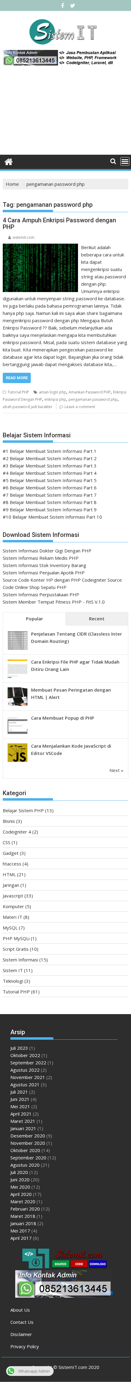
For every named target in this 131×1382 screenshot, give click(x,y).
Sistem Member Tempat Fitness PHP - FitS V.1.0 (54, 602)
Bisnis (9, 821)
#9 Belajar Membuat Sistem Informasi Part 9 (50, 509)
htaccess (12, 864)
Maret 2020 (22, 1201)
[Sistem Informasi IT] (9, 161)
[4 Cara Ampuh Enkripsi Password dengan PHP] (40, 247)
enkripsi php (55, 399)
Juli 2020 (19, 1172)
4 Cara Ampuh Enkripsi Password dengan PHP (59, 224)
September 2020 (28, 1158)
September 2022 (28, 1062)
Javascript (13, 896)
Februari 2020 (25, 1209)
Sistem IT (13, 970)
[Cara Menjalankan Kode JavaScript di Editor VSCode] (17, 761)
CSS (6, 842)
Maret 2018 (22, 1216)
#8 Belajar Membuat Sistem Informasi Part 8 (50, 502)
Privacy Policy (24, 1346)
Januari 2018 (23, 1223)
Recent (96, 618)
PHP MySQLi (16, 938)
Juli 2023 (19, 1048)
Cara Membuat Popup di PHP (62, 718)
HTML (9, 874)
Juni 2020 (20, 1179)
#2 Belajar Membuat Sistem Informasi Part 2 (50, 458)
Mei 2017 (20, 1231)
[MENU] (124, 161)
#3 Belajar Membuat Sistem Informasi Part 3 (50, 466)
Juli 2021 (19, 1092)
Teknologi (13, 981)
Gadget (11, 853)
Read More (17, 377)
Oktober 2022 (25, 1055)
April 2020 (21, 1194)
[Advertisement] (65, 112)
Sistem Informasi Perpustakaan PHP (41, 594)
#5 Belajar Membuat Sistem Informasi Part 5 (50, 480)
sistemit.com (23, 237)
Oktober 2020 (25, 1150)
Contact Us (22, 1322)
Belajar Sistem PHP (23, 810)
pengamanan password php (93, 399)
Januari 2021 (23, 1128)
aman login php (52, 392)
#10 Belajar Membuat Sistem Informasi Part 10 (52, 517)
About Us (20, 1310)
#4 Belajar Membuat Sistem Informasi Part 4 (50, 473)
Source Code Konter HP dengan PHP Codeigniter (54, 580)
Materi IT (12, 917)
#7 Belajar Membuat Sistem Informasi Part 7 (50, 495)
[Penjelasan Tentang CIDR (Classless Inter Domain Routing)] (17, 649)
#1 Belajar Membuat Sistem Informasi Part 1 (50, 451)
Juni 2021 (20, 1099)
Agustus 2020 (25, 1165)
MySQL (10, 928)
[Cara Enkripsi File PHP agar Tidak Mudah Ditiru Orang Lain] (17, 677)
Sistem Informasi (20, 960)
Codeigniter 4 (17, 832)
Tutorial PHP (18, 392)
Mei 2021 (20, 1106)
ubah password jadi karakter (27, 406)
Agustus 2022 (25, 1070)
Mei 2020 (20, 1187)
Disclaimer (21, 1334)
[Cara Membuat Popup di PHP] (17, 733)
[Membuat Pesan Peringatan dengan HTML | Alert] (17, 705)
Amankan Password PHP (90, 392)
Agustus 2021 (25, 1084)
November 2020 (27, 1143)
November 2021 (27, 1077)
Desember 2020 (27, 1136)
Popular (34, 618)
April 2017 (21, 1238)
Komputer (13, 906)
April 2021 (21, 1114)
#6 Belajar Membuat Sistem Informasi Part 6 (50, 488)
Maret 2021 (22, 1121)
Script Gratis (16, 949)
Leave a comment (80, 406)
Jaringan (11, 885)
